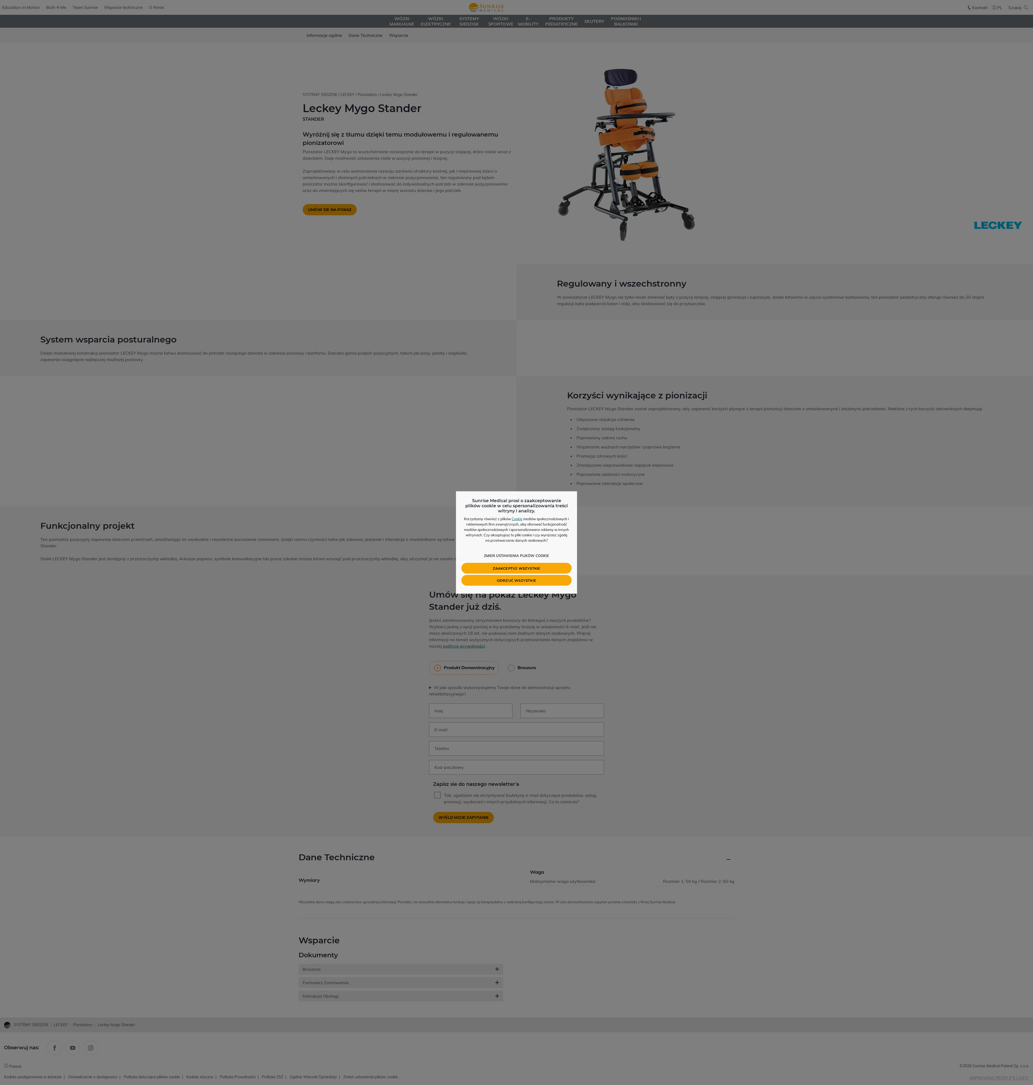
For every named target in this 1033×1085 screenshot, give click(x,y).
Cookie (517, 519)
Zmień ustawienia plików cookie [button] (516, 556)
